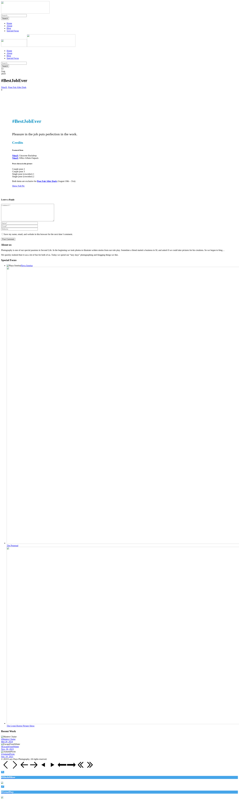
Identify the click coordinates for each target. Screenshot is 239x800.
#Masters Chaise (8, 739)
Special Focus (13, 31)
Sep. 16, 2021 (7, 756)
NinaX (4, 87)
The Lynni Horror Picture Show (21, 726)
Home (9, 23)
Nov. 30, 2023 (7, 749)
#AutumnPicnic (8, 754)
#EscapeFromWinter (10, 746)
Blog (9, 28)
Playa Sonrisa (27, 265)
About (9, 26)
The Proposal (12, 545)
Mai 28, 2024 (7, 741)
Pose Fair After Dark (17, 87)
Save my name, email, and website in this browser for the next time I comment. (38, 234)
